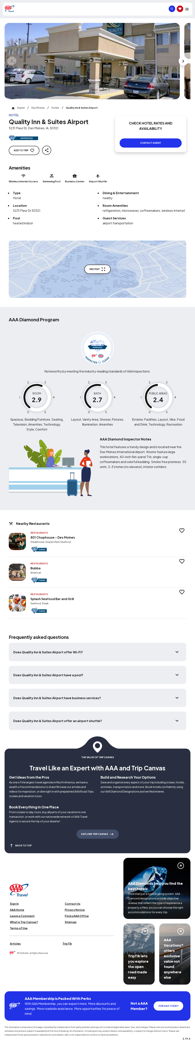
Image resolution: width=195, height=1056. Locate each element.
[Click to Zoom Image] (92, 61)
